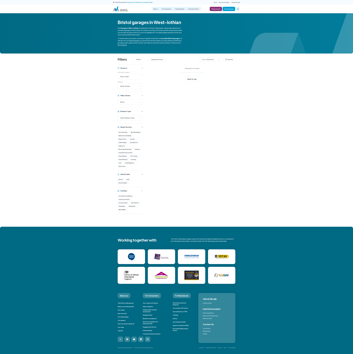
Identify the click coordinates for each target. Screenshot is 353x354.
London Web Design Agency (125, 347)
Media (205, 334)
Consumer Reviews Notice (151, 334)
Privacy (220, 347)
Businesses (206, 331)
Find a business (228, 9)
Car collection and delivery (125, 196)
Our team (121, 327)
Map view (230, 59)
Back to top (192, 79)
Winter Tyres (121, 166)
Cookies (201, 347)
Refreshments (135, 203)
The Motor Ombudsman (126, 303)
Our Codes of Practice (150, 303)
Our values (121, 310)
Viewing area (121, 206)
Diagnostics (121, 146)
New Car (120, 179)
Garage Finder (147, 315)
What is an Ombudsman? (126, 306)
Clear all (138, 59)
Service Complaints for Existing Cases (150, 322)
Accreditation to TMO (180, 311)
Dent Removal (134, 142)
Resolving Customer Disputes (179, 304)
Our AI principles (123, 317)
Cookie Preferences (210, 347)
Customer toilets (123, 203)
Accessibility (232, 347)
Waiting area (132, 206)
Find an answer (215, 9)
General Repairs (122, 156)
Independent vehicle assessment (150, 310)
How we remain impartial (126, 324)
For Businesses (179, 9)
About (155, 9)
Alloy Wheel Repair (135, 132)
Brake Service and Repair (124, 135)
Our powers (122, 320)
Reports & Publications (210, 316)
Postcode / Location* (124, 72)
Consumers (207, 328)
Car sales (132, 139)
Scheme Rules (147, 330)
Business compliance (150, 318)
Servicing (133, 159)
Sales (127, 179)
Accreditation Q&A (179, 322)
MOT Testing (133, 156)
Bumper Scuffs (122, 139)
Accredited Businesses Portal (180, 329)
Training (175, 315)
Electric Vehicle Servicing (124, 149)
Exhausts (137, 149)
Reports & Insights (224, 2)
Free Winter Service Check (125, 152)
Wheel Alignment (129, 163)
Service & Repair (122, 183)
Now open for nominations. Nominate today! (140, 2)
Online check (207, 303)
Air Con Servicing (122, 132)
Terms (225, 347)
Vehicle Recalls (235, 2)
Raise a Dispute (148, 306)
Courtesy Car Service (124, 199)
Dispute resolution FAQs (181, 325)
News (215, 2)
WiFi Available (122, 209)
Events (175, 318)
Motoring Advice (208, 313)
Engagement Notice (149, 327)
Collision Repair (122, 142)
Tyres (120, 163)
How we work (122, 313)
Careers (120, 330)
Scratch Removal (122, 159)
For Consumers (166, 9)
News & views (207, 318)
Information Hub (193, 9)
